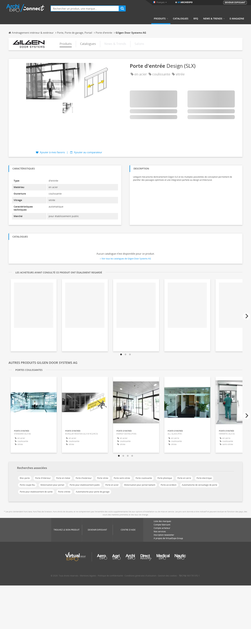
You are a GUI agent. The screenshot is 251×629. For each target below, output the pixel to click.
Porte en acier (112, 484)
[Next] (246, 316)
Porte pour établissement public (85, 484)
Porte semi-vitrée (122, 478)
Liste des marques (162, 521)
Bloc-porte (25, 478)
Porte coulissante (144, 478)
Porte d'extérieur (84, 478)
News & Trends (212, 18)
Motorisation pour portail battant (139, 484)
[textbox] (85, 8)
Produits (160, 18)
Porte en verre (184, 478)
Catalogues (180, 18)
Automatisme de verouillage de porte (199, 484)
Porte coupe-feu (27, 484)
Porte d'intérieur (43, 478)
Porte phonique (164, 478)
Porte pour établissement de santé (36, 491)
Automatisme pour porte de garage (92, 491)
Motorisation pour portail (52, 484)
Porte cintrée (64, 491)
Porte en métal (63, 478)
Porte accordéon (168, 484)
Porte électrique (204, 478)
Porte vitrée (102, 478)
